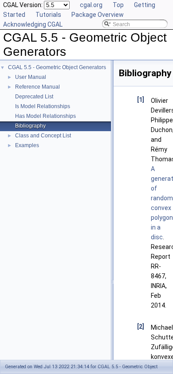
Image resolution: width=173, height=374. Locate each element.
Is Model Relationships (42, 106)
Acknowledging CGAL (33, 24)
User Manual (30, 77)
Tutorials (48, 14)
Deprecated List (34, 97)
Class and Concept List (43, 135)
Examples (27, 145)
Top (118, 4)
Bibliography (30, 126)
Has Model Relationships (45, 116)
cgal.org (91, 4)
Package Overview (97, 14)
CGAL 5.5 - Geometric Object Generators (57, 67)
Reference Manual (37, 87)
